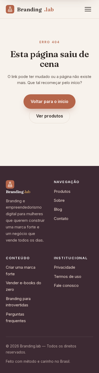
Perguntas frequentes (16, 317)
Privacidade (64, 267)
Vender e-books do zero (23, 286)
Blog (58, 209)
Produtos (62, 191)
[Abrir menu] (88, 9)
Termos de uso (67, 276)
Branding (35, 9)
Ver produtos (49, 116)
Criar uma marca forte (20, 270)
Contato (61, 218)
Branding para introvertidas (18, 302)
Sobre (59, 200)
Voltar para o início (49, 101)
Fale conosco (66, 285)
